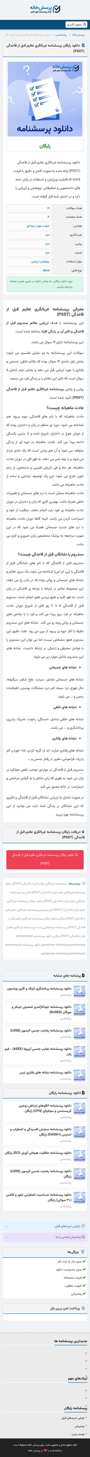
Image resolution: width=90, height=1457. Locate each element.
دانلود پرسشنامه (43, 936)
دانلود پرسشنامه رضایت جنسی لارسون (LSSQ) (40, 1030)
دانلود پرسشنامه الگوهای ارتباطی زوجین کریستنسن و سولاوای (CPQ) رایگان (45, 1108)
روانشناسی (61, 35)
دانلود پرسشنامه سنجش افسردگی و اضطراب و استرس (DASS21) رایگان (40, 1132)
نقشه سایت (78, 1434)
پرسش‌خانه (78, 35)
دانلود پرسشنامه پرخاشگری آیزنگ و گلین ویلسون (39, 988)
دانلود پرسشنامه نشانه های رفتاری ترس (45, 1072)
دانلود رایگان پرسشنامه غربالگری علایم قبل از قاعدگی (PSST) (43, 859)
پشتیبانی (80, 1426)
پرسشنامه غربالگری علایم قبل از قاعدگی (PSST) (39, 884)
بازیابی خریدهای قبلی (73, 1418)
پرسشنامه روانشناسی (54, 927)
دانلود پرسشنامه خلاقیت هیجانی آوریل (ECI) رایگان (38, 1153)
